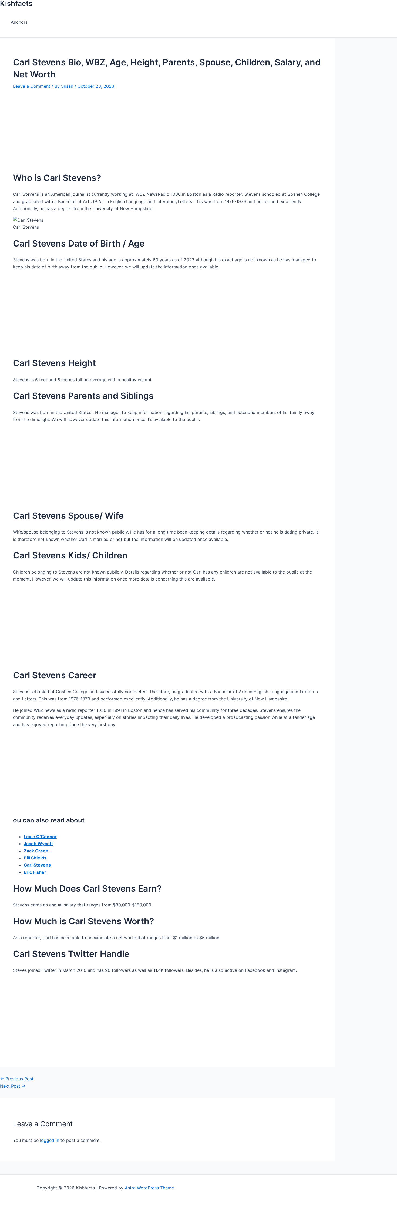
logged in (49, 1140)
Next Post (13, 1086)
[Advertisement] (167, 127)
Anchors (19, 22)
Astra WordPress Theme (149, 1188)
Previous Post (16, 1078)
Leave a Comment (31, 86)
